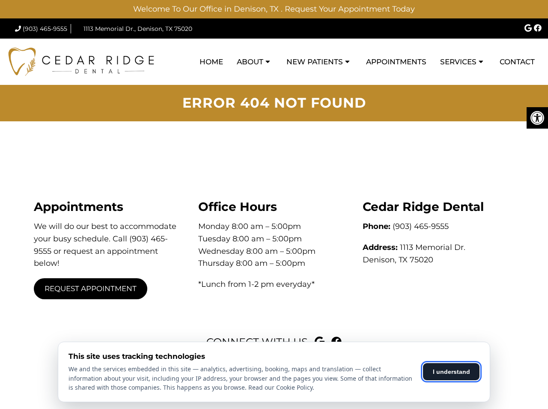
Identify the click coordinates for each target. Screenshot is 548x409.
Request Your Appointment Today (350, 9)
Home (211, 61)
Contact (517, 61)
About (250, 61)
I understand (451, 371)
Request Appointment (91, 288)
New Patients (314, 61)
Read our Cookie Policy (280, 387)
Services (458, 61)
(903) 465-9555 (45, 29)
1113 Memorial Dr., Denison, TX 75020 (137, 29)
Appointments (396, 61)
